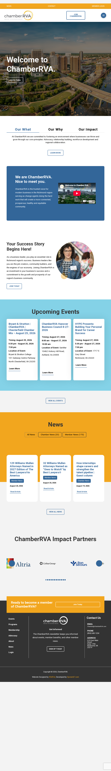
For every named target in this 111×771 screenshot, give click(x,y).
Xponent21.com (73, 677)
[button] (94, 15)
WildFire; (52, 677)
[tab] (23, 129)
